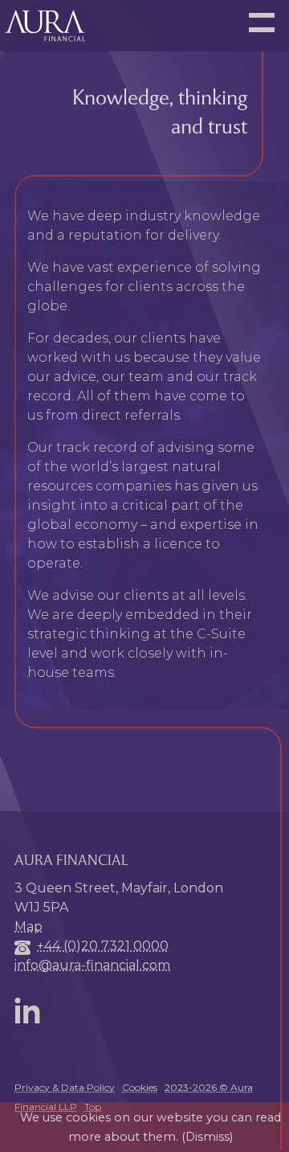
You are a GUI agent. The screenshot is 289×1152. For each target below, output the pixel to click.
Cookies (139, 1087)
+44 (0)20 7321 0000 (103, 945)
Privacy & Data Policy (64, 1087)
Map (28, 926)
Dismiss (207, 1136)
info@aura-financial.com (92, 965)
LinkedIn (30, 1010)
